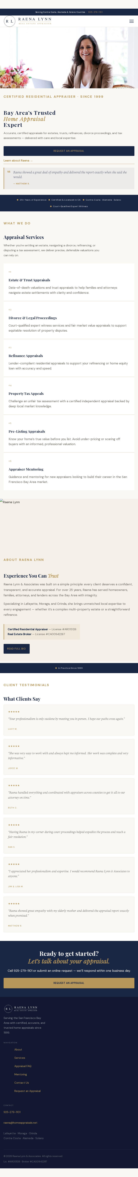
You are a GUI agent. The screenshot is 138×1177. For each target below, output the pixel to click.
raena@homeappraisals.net (20, 1123)
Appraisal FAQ (22, 1066)
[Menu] (131, 21)
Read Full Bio (16, 648)
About (18, 1049)
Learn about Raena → (18, 160)
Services (19, 1058)
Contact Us (21, 1083)
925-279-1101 (95, 12)
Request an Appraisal (69, 150)
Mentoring (20, 1074)
